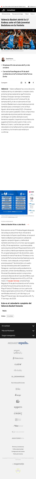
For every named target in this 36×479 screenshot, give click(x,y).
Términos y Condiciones (18, 446)
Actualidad (11, 10)
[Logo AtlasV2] (18, 426)
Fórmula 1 (32, 14)
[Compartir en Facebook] (33, 82)
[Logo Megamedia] (19, 464)
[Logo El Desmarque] (18, 376)
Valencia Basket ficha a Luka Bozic (13, 224)
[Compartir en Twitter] (25, 82)
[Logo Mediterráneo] (18, 438)
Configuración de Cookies (18, 451)
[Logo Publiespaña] (18, 432)
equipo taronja (13, 281)
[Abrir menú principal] (33, 10)
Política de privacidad (18, 449)
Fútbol (27, 14)
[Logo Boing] (18, 389)
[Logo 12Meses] (18, 419)
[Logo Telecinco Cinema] (18, 413)
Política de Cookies (18, 454)
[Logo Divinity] (18, 370)
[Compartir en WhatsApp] (21, 82)
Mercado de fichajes (17, 14)
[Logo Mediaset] (18, 344)
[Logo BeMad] (18, 401)
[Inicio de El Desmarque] (3, 10)
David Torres (9, 58)
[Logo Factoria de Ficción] (18, 383)
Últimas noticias (6, 14)
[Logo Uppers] (18, 407)
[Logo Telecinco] (18, 358)
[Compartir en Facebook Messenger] (29, 82)
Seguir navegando (8, 335)
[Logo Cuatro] (18, 364)
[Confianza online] (18, 472)
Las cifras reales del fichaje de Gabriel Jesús (14, 6)
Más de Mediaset (8, 331)
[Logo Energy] (18, 395)
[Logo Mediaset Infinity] (18, 352)
